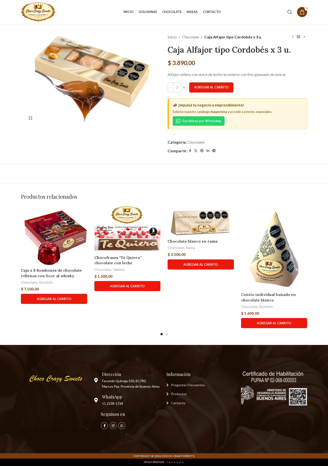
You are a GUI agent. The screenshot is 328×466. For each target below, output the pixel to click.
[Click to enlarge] (30, 118)
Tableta (118, 269)
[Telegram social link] (214, 150)
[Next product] (304, 37)
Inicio (172, 37)
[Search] (290, 12)
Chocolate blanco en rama (193, 241)
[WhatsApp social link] (121, 425)
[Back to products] (298, 37)
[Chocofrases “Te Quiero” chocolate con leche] (127, 229)
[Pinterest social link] (202, 150)
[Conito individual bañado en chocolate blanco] (274, 247)
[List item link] (200, 385)
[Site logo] (38, 11)
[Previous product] (293, 37)
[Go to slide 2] (166, 334)
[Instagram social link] (113, 425)
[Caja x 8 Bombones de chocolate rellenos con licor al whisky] (54, 235)
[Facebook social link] (190, 150)
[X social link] (196, 150)
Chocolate (190, 37)
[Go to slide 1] (161, 334)
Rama (190, 247)
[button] (54, 299)
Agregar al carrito (211, 87)
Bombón (46, 282)
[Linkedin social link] (208, 150)
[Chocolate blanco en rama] (201, 220)
